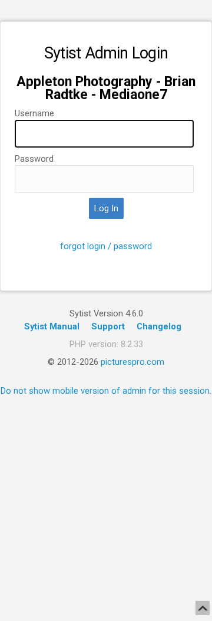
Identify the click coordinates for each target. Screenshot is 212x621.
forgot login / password (106, 246)
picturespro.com (132, 362)
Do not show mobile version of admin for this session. (106, 390)
